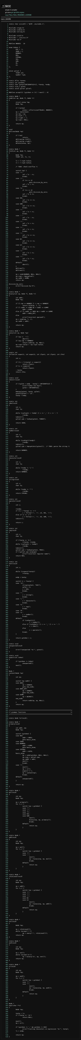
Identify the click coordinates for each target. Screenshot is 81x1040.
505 (5, 1009)
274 (5, 558)
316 (5, 640)
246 (5, 503)
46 (5, 112)
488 (5, 976)
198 (5, 409)
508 (5, 1015)
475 (5, 951)
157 (5, 329)
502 (5, 1003)
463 (5, 927)
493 (5, 986)
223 (5, 458)
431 (5, 865)
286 (5, 581)
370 (5, 745)
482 (5, 964)
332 (5, 671)
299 (5, 606)
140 (5, 296)
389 (5, 782)
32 (5, 84)
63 (5, 145)
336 (5, 679)
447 (5, 896)
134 (5, 284)
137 (5, 290)
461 (5, 923)
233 (5, 477)
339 (5, 685)
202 (5, 417)
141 (5, 298)
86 (5, 190)
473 (5, 947)
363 (5, 732)
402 (5, 808)
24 (5, 69)
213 (5, 438)
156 (5, 327)
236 (5, 483)
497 (5, 994)
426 (5, 855)
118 (5, 253)
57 (5, 133)
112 (5, 241)
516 (5, 1031)
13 (5, 47)
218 (5, 448)
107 (5, 231)
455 (5, 911)
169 (5, 352)
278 (5, 565)
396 (5, 796)
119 (5, 254)
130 (5, 276)
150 (5, 315)
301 (5, 610)
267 (5, 544)
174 (5, 362)
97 (5, 211)
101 (5, 219)
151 (5, 317)
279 (5, 567)
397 (5, 798)
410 (5, 823)
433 (5, 868)
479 (5, 958)
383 (5, 771)
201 (5, 415)
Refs (14, 15)
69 (5, 157)
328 (5, 663)
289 (5, 587)
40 (5, 100)
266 (5, 542)
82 (5, 182)
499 (5, 997)
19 (5, 59)
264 (5, 538)
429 (5, 861)
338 (5, 683)
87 (5, 192)
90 (5, 198)
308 (5, 624)
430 (5, 863)
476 (5, 953)
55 (5, 129)
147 (5, 309)
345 (5, 696)
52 (5, 124)
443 (5, 888)
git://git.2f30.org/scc (17, 12)
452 (5, 906)
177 (5, 368)
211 (5, 434)
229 (5, 470)
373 (5, 751)
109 (5, 235)
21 (5, 63)
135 (5, 286)
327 (5, 661)
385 (5, 775)
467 (5, 935)
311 (5, 630)
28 (5, 77)
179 (5, 372)
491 (5, 982)
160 (5, 335)
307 (5, 622)
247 (5, 505)
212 (5, 436)
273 (5, 556)
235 (5, 481)
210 (5, 432)
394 (5, 792)
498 (5, 996)
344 (5, 694)
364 (5, 734)
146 (5, 307)
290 (5, 589)
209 (5, 430)
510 (5, 1019)
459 (5, 919)
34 (5, 88)
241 (5, 493)
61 (5, 141)
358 (5, 722)
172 (5, 358)
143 (5, 301)
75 (5, 168)
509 (5, 1017)
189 (5, 391)
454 (5, 910)
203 (5, 419)
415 (5, 833)
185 (5, 384)
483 (5, 966)
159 (5, 333)
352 (5, 710)
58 (5, 135)
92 (5, 202)
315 (5, 638)
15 (5, 51)
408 (5, 820)
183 (5, 380)
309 (5, 626)
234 (5, 479)
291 (5, 591)
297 (5, 603)
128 (5, 272)
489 (5, 978)
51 (5, 122)
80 (5, 178)
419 (5, 841)
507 (5, 1013)
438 (5, 878)
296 (5, 601)
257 (5, 524)
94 (5, 206)
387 (5, 778)
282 (5, 573)
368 (5, 741)
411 (5, 825)
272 (5, 554)
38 (5, 96)
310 (5, 628)
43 (5, 106)
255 (5, 520)
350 (5, 706)
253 (5, 517)
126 (5, 268)
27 (5, 75)
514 (5, 1027)
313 (5, 634)
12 (5, 45)
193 (5, 399)
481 (5, 962)
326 (5, 659)
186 (5, 385)
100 (5, 217)
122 (5, 260)
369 (5, 743)
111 (5, 239)
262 (5, 534)
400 (5, 804)
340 (5, 687)
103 (5, 223)
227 (5, 466)
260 (5, 530)
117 (5, 251)
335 (5, 677)
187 (5, 387)
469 (5, 939)
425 (5, 853)
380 (5, 765)
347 (5, 700)
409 (5, 822)
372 (5, 749)
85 (5, 188)
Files (10, 15)
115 (5, 247)
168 (5, 350)
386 (5, 777)
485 (5, 970)
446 (5, 894)
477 (5, 955)
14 (5, 49)
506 (5, 1011)
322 (5, 651)
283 (5, 575)
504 (5, 1007)
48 (5, 116)
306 (5, 620)
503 (5, 1005)
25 (5, 71)
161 (5, 337)
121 (5, 258)
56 (5, 131)
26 (5, 73)
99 (5, 215)
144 (5, 303)
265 (5, 540)
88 (5, 194)
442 (5, 886)
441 (5, 884)
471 (5, 943)
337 (5, 681)
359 (5, 724)
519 (5, 1037)
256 (5, 522)
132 (5, 280)
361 (5, 728)
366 (5, 737)
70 (5, 159)
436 (5, 874)
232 (5, 475)
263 (5, 536)
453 (5, 908)
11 (5, 43)
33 (5, 86)
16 (5, 53)
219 (5, 450)
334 (5, 675)
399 (5, 802)
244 (5, 499)
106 (5, 229)
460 (5, 921)
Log (6, 15)
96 (5, 209)
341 (5, 689)
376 (5, 757)
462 (5, 925)
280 (5, 569)
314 (5, 636)
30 (5, 80)
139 (5, 294)
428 (5, 859)
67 (5, 153)
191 (5, 395)
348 (5, 702)
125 (5, 266)
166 (5, 346)
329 (5, 665)
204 (5, 421)
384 (5, 773)
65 (5, 149)
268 (5, 546)
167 (5, 348)
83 (5, 184)
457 (5, 915)
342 (5, 691)
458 (5, 917)
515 (5, 1029)
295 (5, 599)
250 (5, 511)
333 (5, 673)
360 (5, 726)
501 (5, 1001)
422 (5, 847)
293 (5, 595)
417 (5, 837)
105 (5, 227)
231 (5, 473)
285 (5, 579)
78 (5, 174)
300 (5, 608)
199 (5, 411)
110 (5, 237)
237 (5, 485)
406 (5, 816)
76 (5, 170)
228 (5, 468)
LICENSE (28, 15)
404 (5, 812)
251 (5, 513)
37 (5, 94)
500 (5, 999)
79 (5, 176)
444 (5, 890)
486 (5, 972)
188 (5, 389)
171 (5, 356)
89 (5, 196)
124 (5, 264)
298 (5, 604)
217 (5, 446)
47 (5, 114)
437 (5, 876)
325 (5, 657)
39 (5, 98)
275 (5, 560)
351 (5, 708)
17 (5, 55)
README (21, 15)
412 (5, 827)
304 (5, 616)
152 (5, 319)
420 (5, 843)
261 (5, 532)
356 (5, 718)
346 (5, 698)
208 (5, 428)
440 (5, 882)
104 (5, 225)
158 (5, 331)
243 (5, 497)
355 (5, 716)
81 (5, 180)
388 (5, 781)
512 (5, 1023)
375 (5, 755)
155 (5, 325)
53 (5, 125)
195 (5, 403)
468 (5, 937)
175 (5, 364)
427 (5, 857)
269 (5, 548)
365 (5, 736)
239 (5, 489)
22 (5, 65)
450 (5, 902)
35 (5, 90)
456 (5, 913)
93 (5, 204)
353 (5, 712)
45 (5, 110)
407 (5, 818)
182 (5, 378)
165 (5, 344)
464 (5, 929)
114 (5, 245)
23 (5, 67)
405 (5, 814)
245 (5, 501)
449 (5, 900)
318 (5, 644)
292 (5, 593)
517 (5, 1033)
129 (5, 274)
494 (5, 988)
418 (5, 839)
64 (5, 147)
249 (5, 509)
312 (5, 632)
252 (5, 515)
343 (5, 692)
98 (5, 213)
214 (5, 440)
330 (5, 667)
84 (5, 186)
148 (5, 311)
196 (5, 405)
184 (5, 382)
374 (5, 753)
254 (5, 518)
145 (5, 305)
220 (5, 452)
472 (5, 945)
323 (5, 653)
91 (5, 200)
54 (5, 127)
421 (5, 845)
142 (5, 299)
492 (5, 984)
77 (5, 172)
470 (5, 941)
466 (5, 933)
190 (5, 393)
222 (5, 456)
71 (5, 161)
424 (5, 851)
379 (5, 763)
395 (5, 794)
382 (5, 769)
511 (5, 1021)
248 (5, 507)
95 (5, 208)
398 (5, 800)
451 (5, 904)
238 (5, 487)
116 (5, 249)
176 (5, 366)
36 (5, 92)
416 (5, 835)
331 (5, 669)
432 (5, 866)
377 (5, 759)
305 (5, 618)
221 (5, 454)
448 (5, 898)
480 (5, 960)
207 (5, 427)
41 (5, 102)
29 (5, 79)
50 (5, 120)
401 (5, 806)
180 (5, 374)
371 (5, 747)
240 (5, 491)
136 (5, 288)
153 (5, 321)
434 (5, 870)
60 (5, 139)
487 (5, 974)
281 (5, 571)
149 (5, 313)
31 (5, 82)
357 (5, 720)
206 (5, 425)
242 (5, 495)
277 (5, 563)
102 (5, 221)
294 (5, 597)
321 (5, 649)
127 (5, 270)
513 (5, 1025)
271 (5, 552)
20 (5, 61)
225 (5, 462)
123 (5, 262)
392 (5, 788)
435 (5, 872)
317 (5, 642)
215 (5, 442)
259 (5, 528)
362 (5, 730)
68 (5, 155)
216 (5, 444)
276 (5, 562)
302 (5, 612)
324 (5, 655)
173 (5, 360)
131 (5, 278)
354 (5, 714)
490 (5, 980)
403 (5, 810)
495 (5, 990)
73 (5, 165)
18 (5, 57)
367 (5, 739)
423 (5, 849)
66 (5, 151)
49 (5, 118)
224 (5, 460)
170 (5, 354)
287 (5, 583)
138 (5, 292)
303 (5, 614)
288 (5, 585)
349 (5, 704)
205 (5, 423)
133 (5, 282)
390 (5, 784)
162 (5, 339)
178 (5, 370)
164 (5, 343)
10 (5, 41)
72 (5, 163)
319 (5, 646)
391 (5, 786)
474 (5, 949)
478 (5, 956)
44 (5, 108)
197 (5, 407)
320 (5, 647)
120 (5, 256)
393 (5, 790)
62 (5, 143)
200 (5, 413)
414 (5, 831)
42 (5, 104)
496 (5, 992)
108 (5, 233)
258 (5, 526)
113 (5, 243)
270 (5, 550)
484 (5, 968)
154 (5, 323)
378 (5, 761)
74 (5, 166)
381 (5, 767)
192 (5, 397)
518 (5, 1035)
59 (5, 137)
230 (5, 472)
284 (5, 577)
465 (5, 931)
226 (5, 464)
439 (5, 880)
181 (5, 376)
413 (5, 829)
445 (5, 892)
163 (5, 341)
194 (5, 401)
